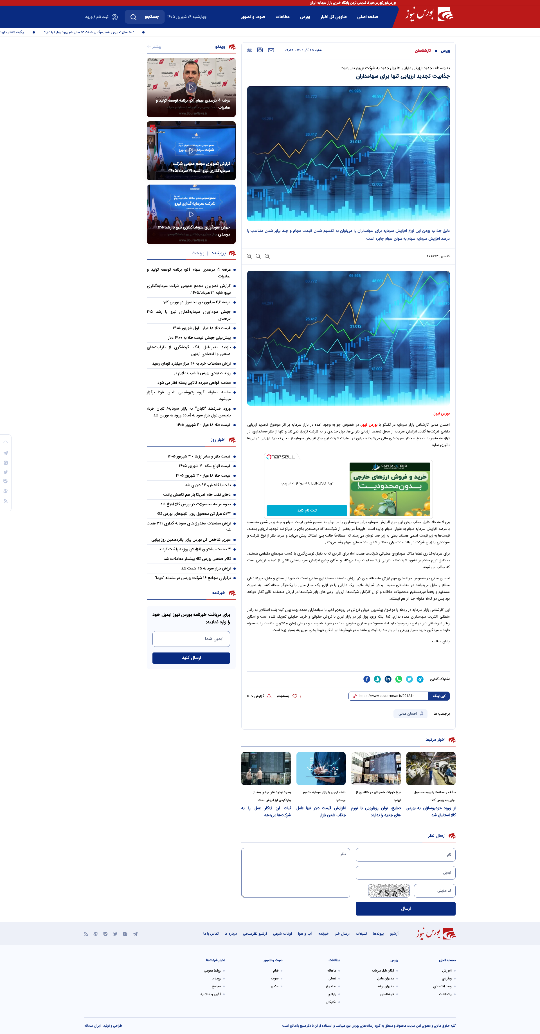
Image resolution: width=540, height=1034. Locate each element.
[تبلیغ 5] (348, 661)
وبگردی (447, 978)
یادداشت (445, 994)
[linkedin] (388, 679)
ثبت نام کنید (307, 510)
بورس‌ (305, 17)
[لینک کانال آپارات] (95, 934)
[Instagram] (125, 934)
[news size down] (267, 256)
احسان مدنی (408, 714)
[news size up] (249, 256)
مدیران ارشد (385, 986)
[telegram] (420, 679)
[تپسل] (269, 457)
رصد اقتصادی (442, 986)
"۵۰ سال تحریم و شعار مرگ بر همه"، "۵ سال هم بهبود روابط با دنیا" (106, 32)
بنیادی (332, 994)
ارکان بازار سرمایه (383, 971)
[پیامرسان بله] (105, 934)
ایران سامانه (92, 1026)
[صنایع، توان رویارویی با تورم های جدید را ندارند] (376, 768)
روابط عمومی (212, 971)
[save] (260, 50)
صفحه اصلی (367, 17)
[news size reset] (258, 256)
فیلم (275, 971)
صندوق (331, 986)
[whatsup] (398, 679)
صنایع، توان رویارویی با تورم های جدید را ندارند (376, 812)
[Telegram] (135, 934)
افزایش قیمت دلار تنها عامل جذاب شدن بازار (321, 812)
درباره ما (231, 934)
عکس (274, 986)
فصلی (332, 978)
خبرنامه (323, 934)
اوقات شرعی (282, 934)
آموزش (447, 971)
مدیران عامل (385, 978)
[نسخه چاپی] (249, 50)
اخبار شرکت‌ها (215, 960)
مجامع (216, 986)
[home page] (429, 14)
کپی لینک (439, 696)
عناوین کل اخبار (333, 17)
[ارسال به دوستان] (271, 50)
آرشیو (394, 934)
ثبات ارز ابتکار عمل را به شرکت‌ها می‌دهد (266, 812)
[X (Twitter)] (115, 934)
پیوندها (378, 934)
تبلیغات (361, 934)
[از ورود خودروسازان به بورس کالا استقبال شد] (431, 768)
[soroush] (377, 679)
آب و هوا (305, 934)
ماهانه (331, 971)
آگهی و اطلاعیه (211, 994)
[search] (133, 17)
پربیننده (219, 253)
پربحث (198, 253)
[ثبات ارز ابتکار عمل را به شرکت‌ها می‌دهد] (266, 768)
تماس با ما (211, 934)
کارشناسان (423, 51)
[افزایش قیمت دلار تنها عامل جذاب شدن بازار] (321, 768)
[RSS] (86, 934)
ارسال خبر (342, 934)
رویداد (216, 978)
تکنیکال (331, 1002)
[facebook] (366, 679)
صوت (274, 978)
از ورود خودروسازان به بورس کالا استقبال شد (431, 812)
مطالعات (282, 17)
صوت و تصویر (253, 17)
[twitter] (409, 679)
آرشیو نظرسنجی (255, 934)
